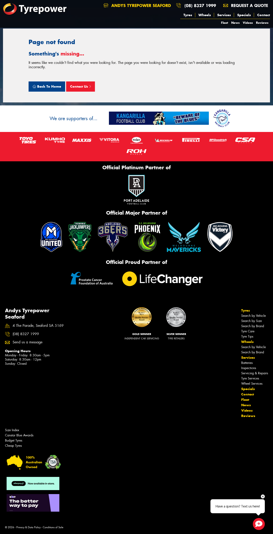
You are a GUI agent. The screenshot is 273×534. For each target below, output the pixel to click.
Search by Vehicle (253, 316)
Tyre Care (247, 331)
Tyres (187, 15)
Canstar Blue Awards (19, 435)
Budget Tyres (13, 440)
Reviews (262, 23)
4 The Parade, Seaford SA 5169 (38, 325)
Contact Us (79, 86)
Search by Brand (252, 326)
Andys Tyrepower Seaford (140, 5)
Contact (263, 15)
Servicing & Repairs (254, 373)
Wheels (204, 15)
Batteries (247, 363)
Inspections (248, 368)
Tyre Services (250, 378)
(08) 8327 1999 (200, 5)
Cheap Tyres (13, 446)
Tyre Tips (247, 336)
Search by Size (251, 321)
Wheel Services (251, 383)
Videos (248, 23)
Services (224, 15)
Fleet (224, 23)
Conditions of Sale (53, 527)
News (235, 23)
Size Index (12, 430)
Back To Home (48, 86)
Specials (244, 15)
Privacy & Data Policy (28, 527)
